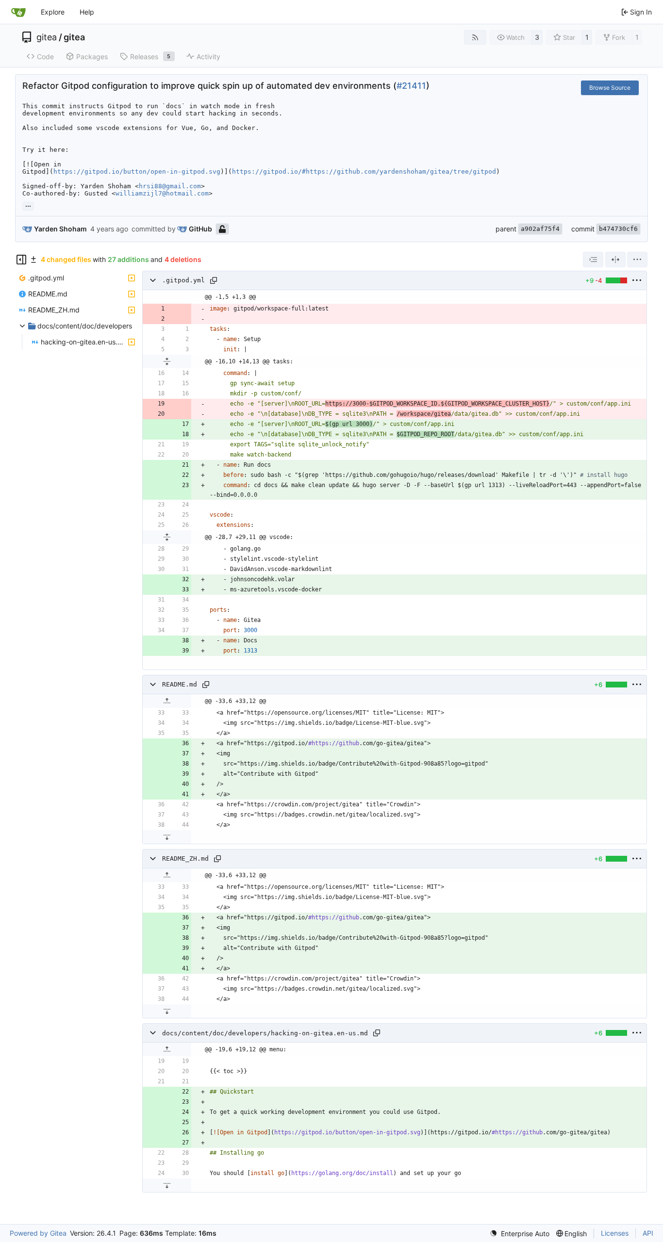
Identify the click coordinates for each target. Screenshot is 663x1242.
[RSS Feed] (475, 37)
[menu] (637, 259)
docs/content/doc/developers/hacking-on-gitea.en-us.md (265, 1033)
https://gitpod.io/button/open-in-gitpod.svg (136, 171)
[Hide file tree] (21, 259)
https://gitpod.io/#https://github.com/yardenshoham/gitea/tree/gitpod (364, 171)
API (648, 1233)
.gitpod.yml (183, 280)
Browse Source (609, 87)
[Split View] (615, 259)
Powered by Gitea (38, 1233)
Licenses (615, 1233)
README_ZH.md (185, 859)
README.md (179, 684)
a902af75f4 (540, 228)
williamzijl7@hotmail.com (162, 193)
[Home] (18, 12)
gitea (46, 37)
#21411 (411, 86)
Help (87, 12)
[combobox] (593, 259)
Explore (53, 12)
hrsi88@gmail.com (170, 186)
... (28, 205)
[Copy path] (213, 280)
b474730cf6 (618, 228)
